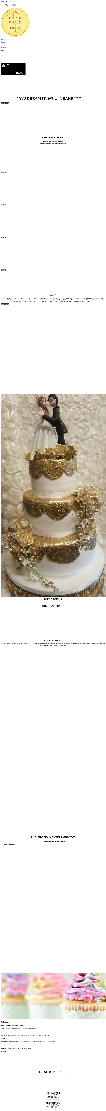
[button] (5, 103)
